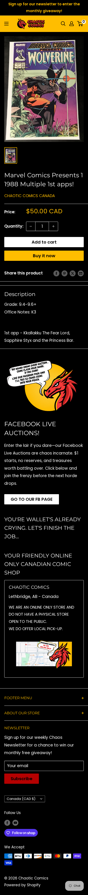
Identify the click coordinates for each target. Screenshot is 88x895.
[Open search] (63, 23)
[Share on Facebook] (56, 273)
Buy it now (44, 256)
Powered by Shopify (22, 885)
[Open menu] (6, 23)
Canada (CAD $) (21, 798)
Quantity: (13, 226)
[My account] (71, 23)
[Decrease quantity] (30, 226)
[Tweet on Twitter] (73, 273)
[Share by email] (81, 273)
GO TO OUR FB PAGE (32, 499)
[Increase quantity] (53, 226)
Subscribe (21, 779)
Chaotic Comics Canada (29, 195)
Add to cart (44, 242)
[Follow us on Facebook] (7, 822)
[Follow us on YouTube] (15, 822)
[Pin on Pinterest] (64, 273)
